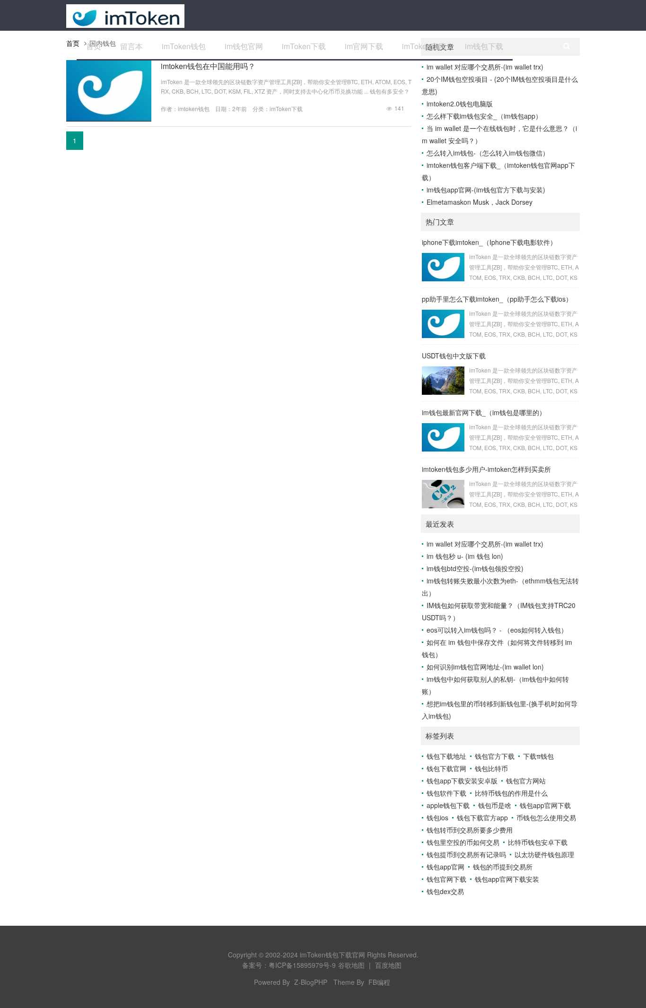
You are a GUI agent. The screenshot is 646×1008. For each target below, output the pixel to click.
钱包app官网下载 (545, 805)
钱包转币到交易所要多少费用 (470, 829)
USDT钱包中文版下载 (454, 355)
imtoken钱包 (194, 108)
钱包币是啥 (494, 805)
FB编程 (379, 982)
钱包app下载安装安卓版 (462, 780)
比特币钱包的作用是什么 (511, 793)
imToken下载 (304, 46)
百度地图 (388, 965)
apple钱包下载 (448, 805)
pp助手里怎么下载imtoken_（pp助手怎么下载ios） (497, 299)
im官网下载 (364, 46)
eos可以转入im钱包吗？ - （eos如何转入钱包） (497, 629)
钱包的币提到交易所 (503, 866)
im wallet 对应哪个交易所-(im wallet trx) (485, 66)
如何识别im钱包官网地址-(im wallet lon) (485, 666)
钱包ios (437, 817)
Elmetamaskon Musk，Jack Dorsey (480, 202)
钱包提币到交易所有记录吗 (466, 854)
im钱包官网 (244, 46)
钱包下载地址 (446, 756)
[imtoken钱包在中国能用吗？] (108, 118)
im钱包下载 (484, 46)
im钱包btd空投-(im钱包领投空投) (475, 568)
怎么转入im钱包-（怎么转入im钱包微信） (488, 152)
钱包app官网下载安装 (507, 879)
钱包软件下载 (446, 793)
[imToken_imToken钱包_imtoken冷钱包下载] (125, 15)
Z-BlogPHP (310, 982)
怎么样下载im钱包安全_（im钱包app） (484, 116)
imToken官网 (424, 46)
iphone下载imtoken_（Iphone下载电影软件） (489, 242)
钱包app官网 (445, 866)
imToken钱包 (184, 46)
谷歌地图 (351, 965)
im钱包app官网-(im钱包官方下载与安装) (486, 189)
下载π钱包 (538, 756)
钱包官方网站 (526, 780)
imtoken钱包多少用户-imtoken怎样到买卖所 (486, 469)
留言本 (131, 46)
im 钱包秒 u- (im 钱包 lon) (465, 556)
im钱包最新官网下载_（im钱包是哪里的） (484, 412)
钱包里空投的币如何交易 (463, 842)
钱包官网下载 (446, 879)
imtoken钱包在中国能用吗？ (208, 66)
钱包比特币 (491, 768)
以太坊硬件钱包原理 (544, 854)
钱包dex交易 (445, 891)
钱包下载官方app (482, 817)
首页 (93, 46)
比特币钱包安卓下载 (537, 842)
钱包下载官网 (446, 768)
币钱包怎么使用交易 (546, 817)
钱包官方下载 (495, 756)
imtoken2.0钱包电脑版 (460, 103)
